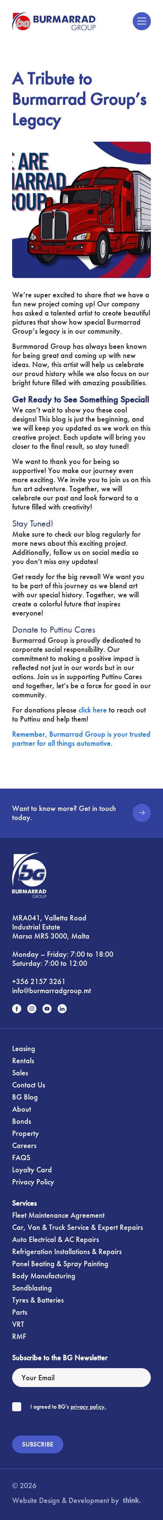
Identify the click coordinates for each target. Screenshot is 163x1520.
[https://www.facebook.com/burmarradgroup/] (16, 1008)
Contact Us (28, 1084)
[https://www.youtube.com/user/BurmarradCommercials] (47, 1008)
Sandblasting (32, 1287)
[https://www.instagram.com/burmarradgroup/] (31, 1008)
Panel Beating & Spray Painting (60, 1263)
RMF (19, 1336)
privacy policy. (88, 1406)
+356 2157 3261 (39, 981)
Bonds (21, 1121)
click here (92, 709)
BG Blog (25, 1096)
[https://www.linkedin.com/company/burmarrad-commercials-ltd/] (62, 1008)
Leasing (23, 1048)
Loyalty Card (32, 1169)
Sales (20, 1072)
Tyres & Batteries (38, 1299)
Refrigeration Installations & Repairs (67, 1251)
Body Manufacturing (43, 1275)
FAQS (21, 1157)
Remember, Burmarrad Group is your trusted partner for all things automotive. (81, 739)
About (21, 1109)
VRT (18, 1324)
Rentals (23, 1060)
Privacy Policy (33, 1181)
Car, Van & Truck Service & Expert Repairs (77, 1227)
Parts (19, 1312)
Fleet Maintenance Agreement (58, 1215)
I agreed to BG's (68, 1406)
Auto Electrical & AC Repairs (55, 1239)
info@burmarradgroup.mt (51, 990)
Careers (24, 1145)
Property (25, 1133)
